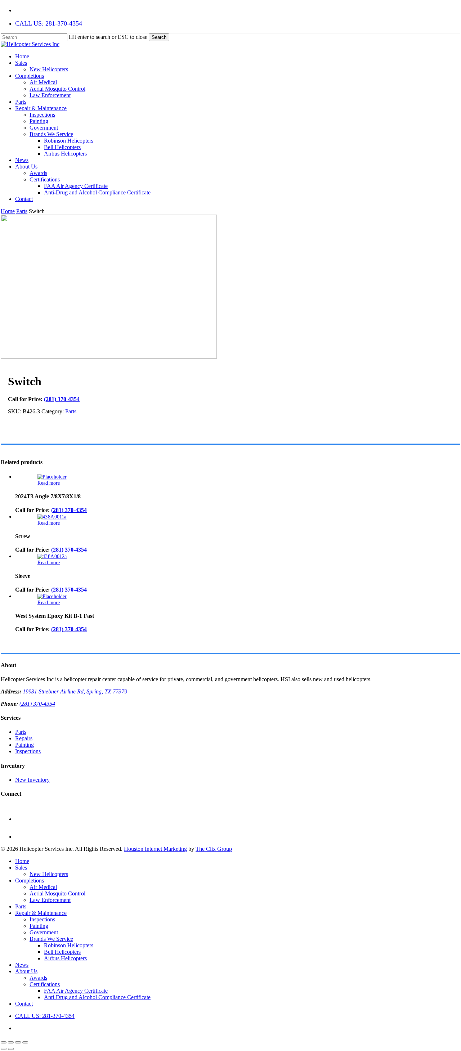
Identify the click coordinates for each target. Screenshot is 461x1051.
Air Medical (43, 887)
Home (8, 211)
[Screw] (52, 516)
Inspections (28, 751)
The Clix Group (214, 849)
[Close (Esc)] (25, 1042)
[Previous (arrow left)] (3, 1049)
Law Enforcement (50, 900)
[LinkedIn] (23, 837)
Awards (38, 978)
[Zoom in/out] (3, 1042)
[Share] (18, 1042)
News (21, 965)
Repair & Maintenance (41, 913)
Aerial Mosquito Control (57, 893)
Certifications (45, 984)
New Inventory (32, 780)
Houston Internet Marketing (155, 849)
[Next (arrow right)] (11, 1049)
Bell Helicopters (62, 952)
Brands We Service (51, 939)
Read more (48, 482)
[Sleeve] (52, 556)
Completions (29, 880)
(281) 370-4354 (62, 399)
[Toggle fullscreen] (11, 1042)
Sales (21, 867)
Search (159, 37)
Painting (24, 745)
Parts (21, 211)
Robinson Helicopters (68, 945)
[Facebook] (23, 819)
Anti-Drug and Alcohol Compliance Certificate (97, 997)
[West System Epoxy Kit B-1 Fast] (52, 596)
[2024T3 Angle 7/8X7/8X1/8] (52, 477)
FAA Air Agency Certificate (76, 991)
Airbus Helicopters (65, 958)
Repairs (23, 738)
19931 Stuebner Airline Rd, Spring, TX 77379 (75, 691)
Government (44, 932)
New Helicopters (49, 874)
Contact (24, 1004)
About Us (26, 971)
